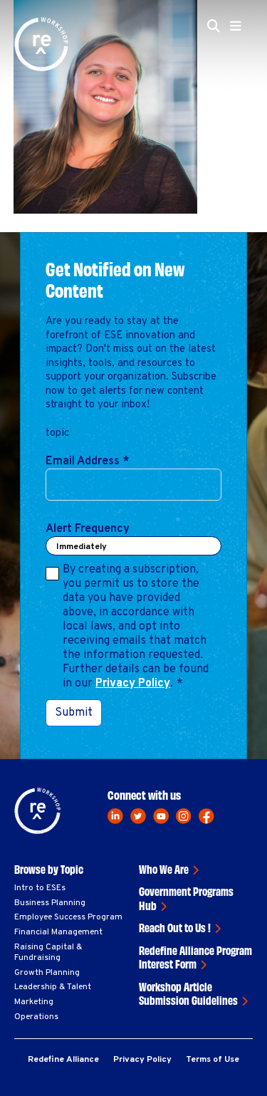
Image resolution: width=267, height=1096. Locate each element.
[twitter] (138, 816)
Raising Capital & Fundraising (48, 952)
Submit (74, 713)
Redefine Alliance (63, 1059)
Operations (36, 1017)
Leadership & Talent (52, 987)
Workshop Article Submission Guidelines (188, 993)
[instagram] (184, 816)
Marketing (33, 1002)
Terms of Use (212, 1059)
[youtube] (161, 816)
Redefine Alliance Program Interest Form (195, 957)
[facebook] (206, 816)
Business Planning (49, 903)
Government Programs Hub (186, 898)
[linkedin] (115, 816)
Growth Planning (47, 972)
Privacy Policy (132, 684)
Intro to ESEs (40, 888)
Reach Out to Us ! (175, 927)
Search (217, 112)
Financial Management (58, 932)
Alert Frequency (88, 529)
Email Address (87, 461)
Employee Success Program (68, 917)
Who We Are (164, 869)
